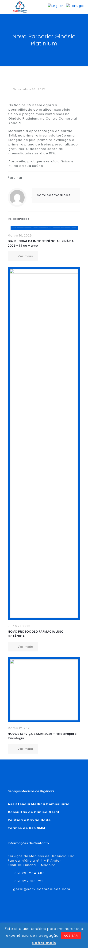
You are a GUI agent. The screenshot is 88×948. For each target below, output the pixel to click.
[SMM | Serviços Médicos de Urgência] (20, 7)
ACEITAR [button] (71, 935)
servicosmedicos (54, 195)
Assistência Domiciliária (39, 804)
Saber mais (44, 942)
